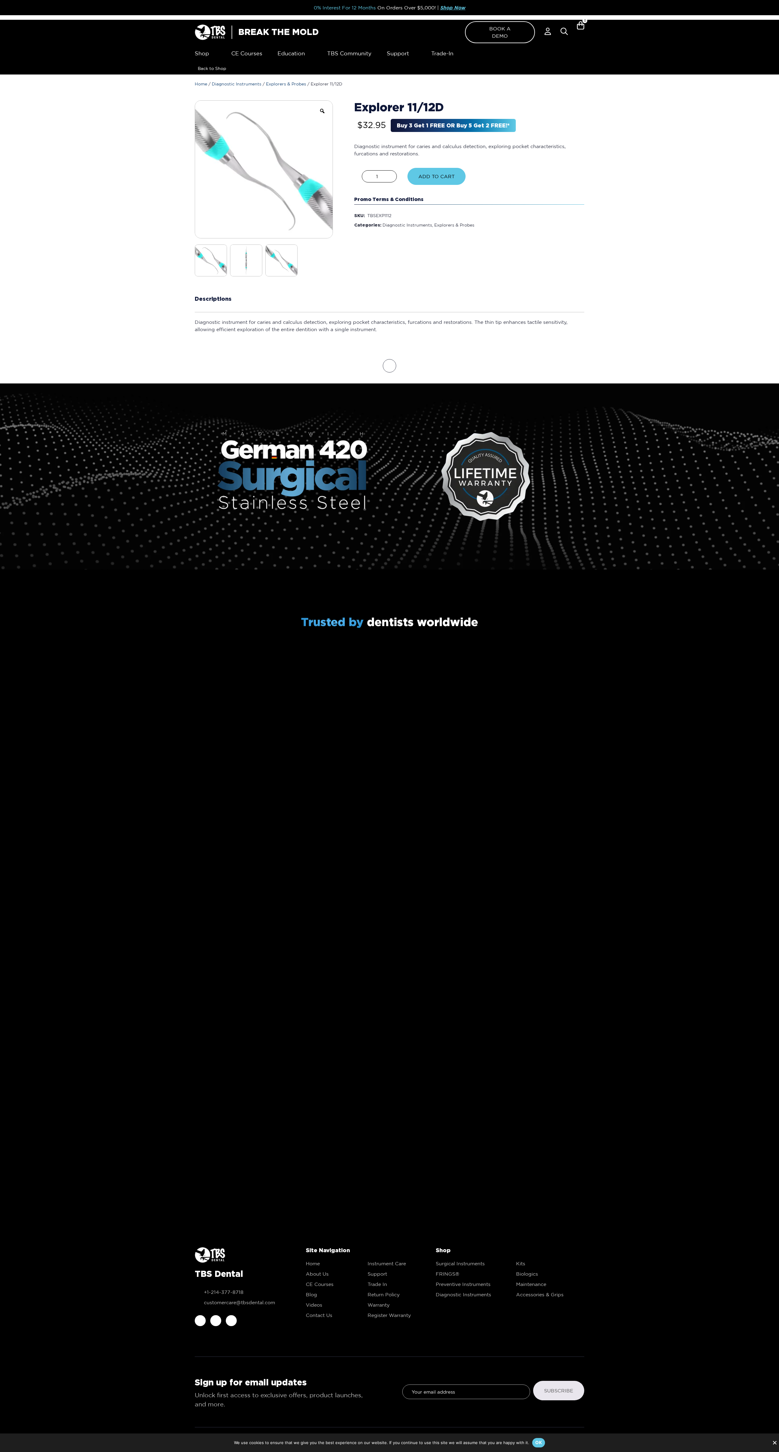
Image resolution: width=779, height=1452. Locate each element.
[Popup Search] (564, 31)
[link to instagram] (215, 1320)
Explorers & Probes (286, 83)
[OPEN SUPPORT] (413, 53)
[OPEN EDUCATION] (309, 53)
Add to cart (436, 176)
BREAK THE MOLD (278, 32)
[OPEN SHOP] (213, 53)
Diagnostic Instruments (236, 83)
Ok (538, 1442)
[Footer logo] (210, 1255)
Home (201, 83)
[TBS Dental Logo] (210, 32)
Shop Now (453, 8)
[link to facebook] (200, 1320)
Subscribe (558, 1390)
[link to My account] (547, 31)
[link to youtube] (231, 1320)
